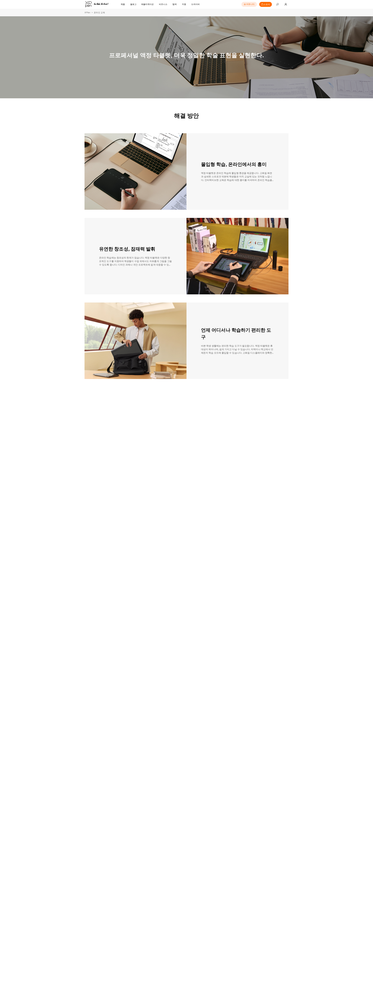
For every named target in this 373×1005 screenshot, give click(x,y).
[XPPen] (97, 4)
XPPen (87, 12)
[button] (277, 4)
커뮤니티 (250, 4)
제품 (123, 4)
